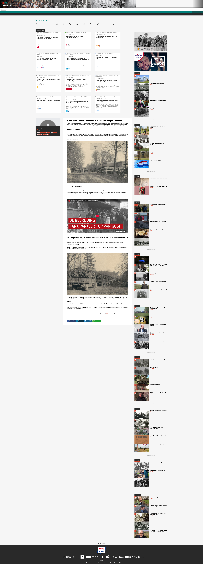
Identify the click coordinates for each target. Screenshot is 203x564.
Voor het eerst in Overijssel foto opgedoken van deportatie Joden (107, 101)
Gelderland (40, 134)
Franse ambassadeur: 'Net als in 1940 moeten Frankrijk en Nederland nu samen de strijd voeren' (77, 59)
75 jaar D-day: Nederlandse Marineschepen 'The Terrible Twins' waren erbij (77, 102)
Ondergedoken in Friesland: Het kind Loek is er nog (106, 58)
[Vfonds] (150, 61)
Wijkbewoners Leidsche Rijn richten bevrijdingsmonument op (74, 37)
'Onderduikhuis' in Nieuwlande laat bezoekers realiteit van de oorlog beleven (47, 38)
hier (107, 313)
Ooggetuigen (46, 134)
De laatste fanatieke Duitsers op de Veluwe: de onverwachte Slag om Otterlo (82, 310)
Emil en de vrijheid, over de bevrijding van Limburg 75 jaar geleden (48, 80)
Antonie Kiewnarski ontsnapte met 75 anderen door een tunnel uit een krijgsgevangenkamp (106, 81)
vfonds (96, 562)
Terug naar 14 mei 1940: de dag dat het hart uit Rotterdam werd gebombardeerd (47, 59)
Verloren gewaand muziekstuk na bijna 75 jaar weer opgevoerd (106, 37)
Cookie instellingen (102, 543)
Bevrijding (48, 132)
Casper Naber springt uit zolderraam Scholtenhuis (48, 100)
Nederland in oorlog (41, 132)
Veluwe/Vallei (54, 132)
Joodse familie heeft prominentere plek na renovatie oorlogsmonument (76, 80)
